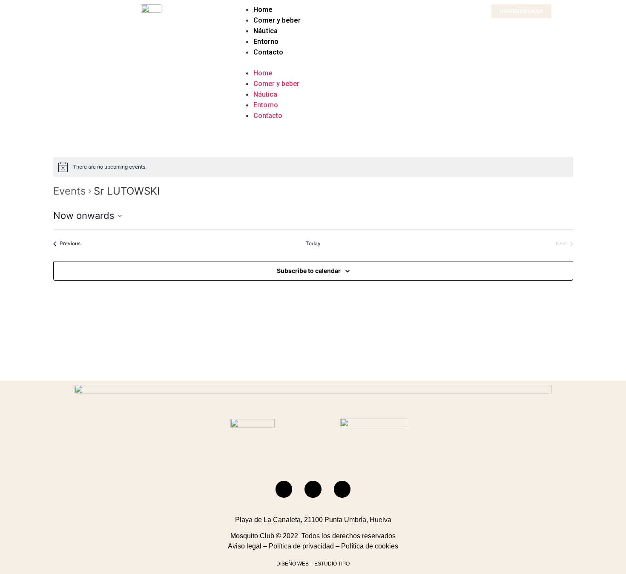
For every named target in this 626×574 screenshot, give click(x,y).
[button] (313, 62)
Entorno (266, 41)
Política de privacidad (301, 546)
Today (313, 243)
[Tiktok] (342, 489)
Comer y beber (277, 20)
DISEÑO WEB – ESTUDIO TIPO (313, 564)
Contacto (268, 52)
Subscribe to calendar (309, 270)
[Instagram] (313, 489)
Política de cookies (369, 546)
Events (69, 191)
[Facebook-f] (284, 489)
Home (263, 10)
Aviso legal (244, 546)
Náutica (265, 31)
